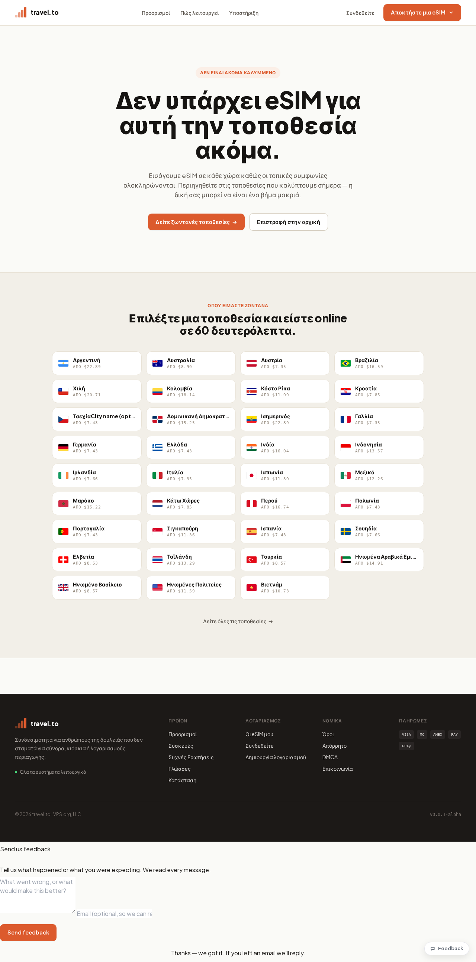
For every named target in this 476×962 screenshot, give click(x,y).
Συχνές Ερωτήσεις (191, 757)
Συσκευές (180, 745)
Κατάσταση (182, 780)
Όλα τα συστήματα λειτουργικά (53, 772)
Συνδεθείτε (360, 12)
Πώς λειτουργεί (199, 12)
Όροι (328, 734)
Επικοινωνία (337, 768)
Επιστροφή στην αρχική (288, 221)
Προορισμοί (156, 12)
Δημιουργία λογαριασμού (275, 757)
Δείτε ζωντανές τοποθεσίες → (196, 221)
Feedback (450, 948)
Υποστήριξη (243, 12)
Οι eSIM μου (259, 734)
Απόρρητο (334, 745)
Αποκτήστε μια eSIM (418, 12)
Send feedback (28, 932)
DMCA (330, 757)
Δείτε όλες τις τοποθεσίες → (238, 621)
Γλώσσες (179, 768)
